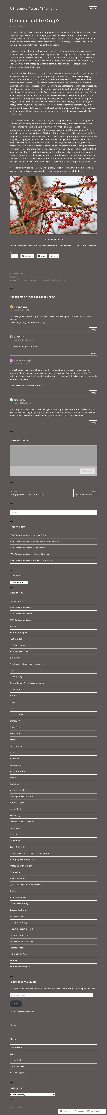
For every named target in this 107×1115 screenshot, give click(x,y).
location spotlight (18, 771)
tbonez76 (18, 307)
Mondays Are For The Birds (22, 796)
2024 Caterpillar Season (21, 607)
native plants (16, 809)
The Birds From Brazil (20, 935)
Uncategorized (16, 948)
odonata (13, 834)
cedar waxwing (29, 280)
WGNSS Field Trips (18, 954)
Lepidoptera (15, 765)
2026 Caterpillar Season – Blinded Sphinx (29, 554)
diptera (13, 695)
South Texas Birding (19, 903)
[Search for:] (53, 512)
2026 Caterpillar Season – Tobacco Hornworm (31, 560)
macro (13, 777)
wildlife (19, 26)
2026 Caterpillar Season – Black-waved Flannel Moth (34, 541)
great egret (15, 721)
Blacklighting (16, 676)
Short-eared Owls (18, 897)
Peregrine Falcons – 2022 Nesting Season (29, 853)
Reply (93, 329)
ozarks (62, 280)
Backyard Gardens (18, 645)
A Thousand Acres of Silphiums (33, 9)
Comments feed (17, 1066)
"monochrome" (17, 601)
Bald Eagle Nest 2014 (20, 651)
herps (12, 739)
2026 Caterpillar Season (21, 620)
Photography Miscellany (21, 866)
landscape (14, 758)
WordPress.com (17, 1073)
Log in (13, 1054)
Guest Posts (15, 727)
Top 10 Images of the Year (22, 941)
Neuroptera (15, 828)
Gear (12, 708)
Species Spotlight (18, 910)
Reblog (13, 891)
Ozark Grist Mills (17, 847)
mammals (14, 784)
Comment (87, 471)
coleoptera (15, 689)
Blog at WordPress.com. (19, 1107)
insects (13, 752)
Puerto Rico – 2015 (18, 878)
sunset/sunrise (17, 916)
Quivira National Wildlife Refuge (25, 884)
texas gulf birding (18, 922)
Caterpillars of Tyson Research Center (27, 683)
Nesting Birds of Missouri (22, 821)
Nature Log (15, 815)
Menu (93, 8)
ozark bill (55, 280)
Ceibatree (13, 277)
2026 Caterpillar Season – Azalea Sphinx (28, 535)
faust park (47, 280)
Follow (16, 1003)
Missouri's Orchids (18, 790)
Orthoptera (15, 840)
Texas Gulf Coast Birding (21, 929)
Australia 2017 (16, 639)
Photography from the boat (22, 859)
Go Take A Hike (16, 714)
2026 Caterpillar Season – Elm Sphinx (27, 547)
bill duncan (15, 658)
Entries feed (15, 1060)
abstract (13, 626)
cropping (39, 280)
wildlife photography (19, 966)
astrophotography (18, 632)
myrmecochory (17, 803)
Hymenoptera (16, 746)
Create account (17, 1047)
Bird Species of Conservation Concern (27, 664)
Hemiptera (15, 733)
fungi (12, 702)
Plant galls (15, 872)
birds (12, 26)
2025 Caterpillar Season (21, 613)
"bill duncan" (14, 280)
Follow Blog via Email (23, 981)
